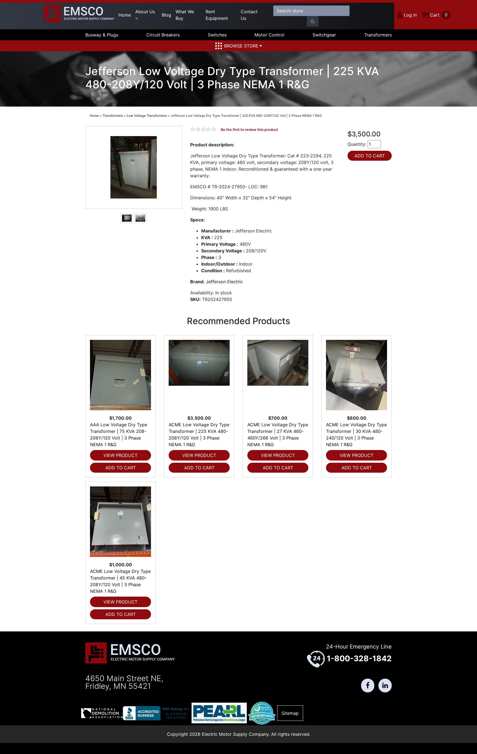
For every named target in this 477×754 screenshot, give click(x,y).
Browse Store (241, 46)
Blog (166, 15)
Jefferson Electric (224, 281)
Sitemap (290, 713)
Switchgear (324, 35)
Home (124, 15)
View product (120, 455)
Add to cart (120, 467)
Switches (217, 35)
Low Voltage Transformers (147, 115)
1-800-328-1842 (359, 658)
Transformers (378, 35)
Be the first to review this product (249, 130)
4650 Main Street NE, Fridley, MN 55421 (124, 682)
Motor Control (269, 35)
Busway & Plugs (101, 35)
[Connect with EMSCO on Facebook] (367, 685)
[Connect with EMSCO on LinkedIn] (385, 685)
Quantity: (357, 144)
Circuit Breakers (163, 35)
